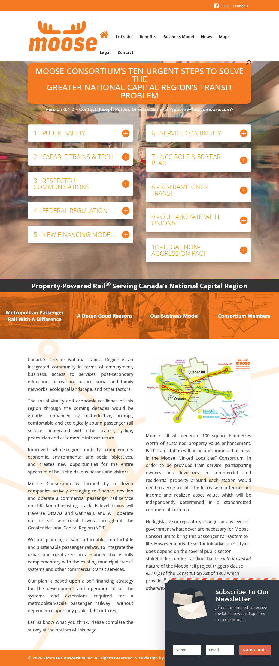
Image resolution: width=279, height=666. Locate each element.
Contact (126, 53)
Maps (224, 37)
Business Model (178, 37)
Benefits (148, 37)
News (206, 37)
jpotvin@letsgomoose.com (201, 109)
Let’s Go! (124, 37)
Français (240, 5)
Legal (105, 53)
